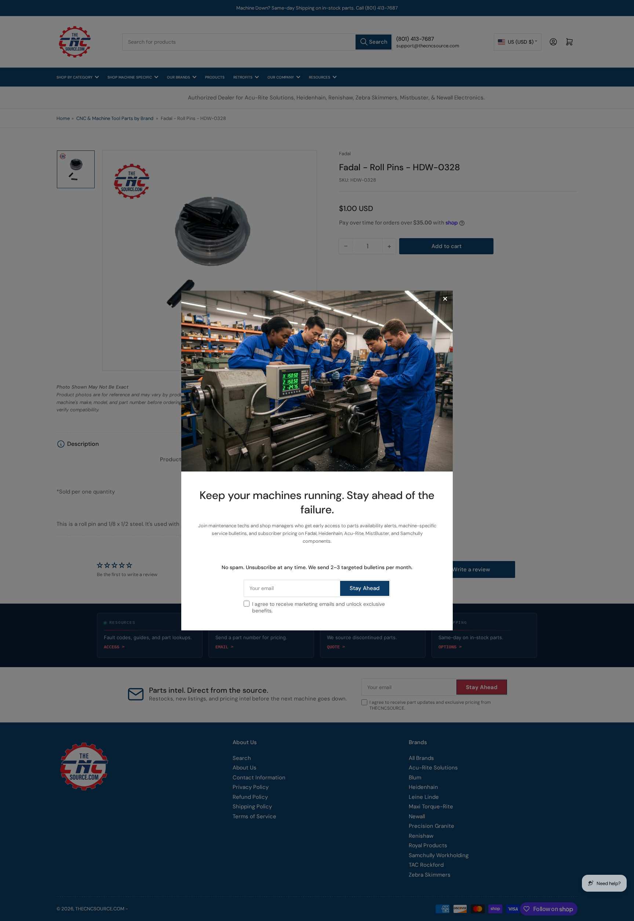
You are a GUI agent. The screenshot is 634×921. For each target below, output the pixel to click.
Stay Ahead (365, 588)
